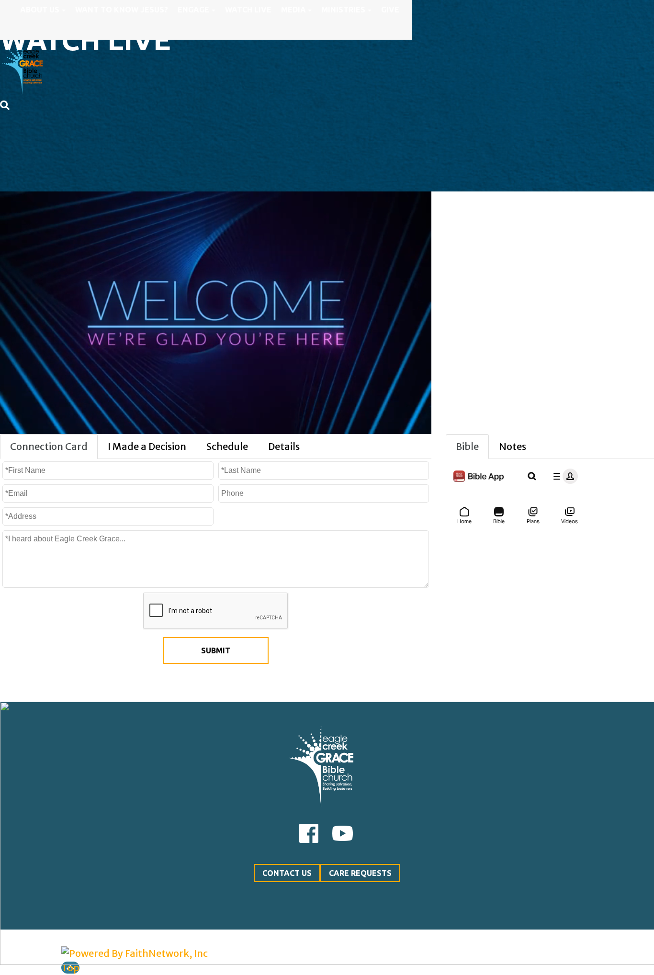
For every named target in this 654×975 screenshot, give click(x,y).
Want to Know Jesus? (121, 9)
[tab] (49, 446)
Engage (193, 9)
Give (390, 9)
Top (70, 968)
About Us (39, 9)
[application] (215, 312)
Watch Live (248, 9)
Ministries (343, 9)
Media (293, 9)
